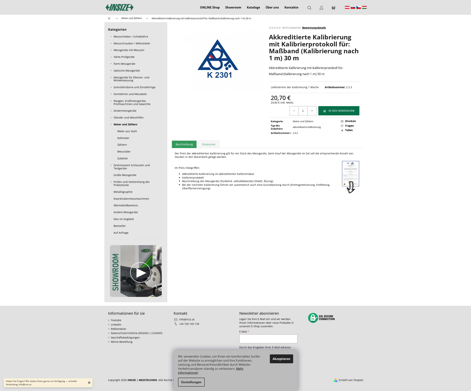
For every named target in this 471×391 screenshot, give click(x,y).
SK (353, 7)
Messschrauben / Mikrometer (132, 43)
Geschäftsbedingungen (125, 337)
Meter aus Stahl (127, 131)
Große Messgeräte (125, 175)
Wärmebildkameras (126, 205)
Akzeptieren (281, 359)
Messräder (124, 151)
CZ (358, 7)
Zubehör (122, 158)
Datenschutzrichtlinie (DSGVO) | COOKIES (136, 333)
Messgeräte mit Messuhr (129, 50)
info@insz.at (187, 319)
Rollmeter (123, 138)
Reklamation (118, 329)
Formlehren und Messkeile (130, 94)
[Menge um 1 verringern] (294, 110)
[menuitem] (209, 7)
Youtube (116, 320)
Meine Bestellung (122, 341)
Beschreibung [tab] (184, 144)
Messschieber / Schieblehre (131, 36)
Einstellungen (191, 382)
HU (364, 7)
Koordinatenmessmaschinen (131, 198)
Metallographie (123, 192)
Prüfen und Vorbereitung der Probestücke (132, 183)
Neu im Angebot (124, 219)
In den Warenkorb (341, 110)
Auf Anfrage (121, 232)
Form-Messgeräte (124, 63)
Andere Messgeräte (126, 212)
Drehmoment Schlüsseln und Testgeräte (132, 166)
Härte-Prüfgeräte (124, 57)
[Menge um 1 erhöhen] (311, 110)
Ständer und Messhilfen (129, 117)
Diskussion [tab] (208, 144)
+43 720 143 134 (189, 324)
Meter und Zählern (125, 124)
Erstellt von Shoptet (351, 380)
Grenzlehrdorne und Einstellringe (134, 87)
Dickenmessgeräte (125, 110)
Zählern (122, 144)
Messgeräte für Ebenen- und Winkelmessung (131, 79)
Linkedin (116, 324)
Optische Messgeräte (127, 70)
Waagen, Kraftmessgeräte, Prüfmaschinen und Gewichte (132, 102)
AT (347, 7)
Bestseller (120, 226)
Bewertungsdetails (314, 27)
